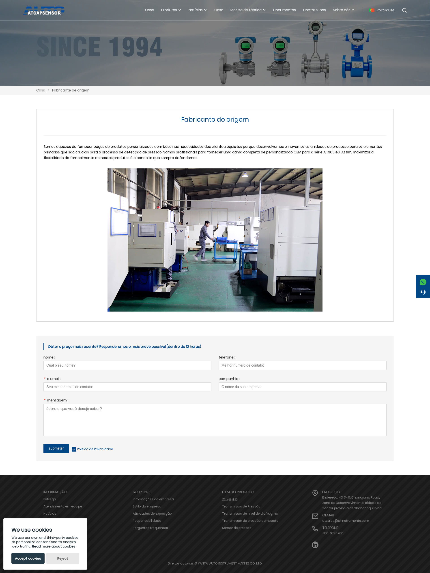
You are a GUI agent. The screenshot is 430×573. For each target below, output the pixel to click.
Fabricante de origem (70, 90)
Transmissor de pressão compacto (250, 520)
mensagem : (55, 401)
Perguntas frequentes (150, 528)
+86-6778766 (332, 533)
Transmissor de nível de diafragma (250, 513)
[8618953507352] (423, 280)
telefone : (227, 358)
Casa (40, 90)
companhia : (229, 379)
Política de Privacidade (95, 449)
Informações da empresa (153, 499)
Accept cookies (28, 558)
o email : (52, 379)
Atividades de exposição (152, 513)
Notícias (49, 513)
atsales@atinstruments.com (345, 520)
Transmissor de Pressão (241, 506)
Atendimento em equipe (62, 506)
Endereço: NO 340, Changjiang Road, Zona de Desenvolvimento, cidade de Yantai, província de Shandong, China (352, 502)
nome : (49, 358)
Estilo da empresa (147, 506)
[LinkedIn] (315, 545)
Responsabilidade (147, 520)
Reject (62, 558)
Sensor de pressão (237, 528)
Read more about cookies (53, 546)
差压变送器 (230, 499)
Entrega (49, 499)
